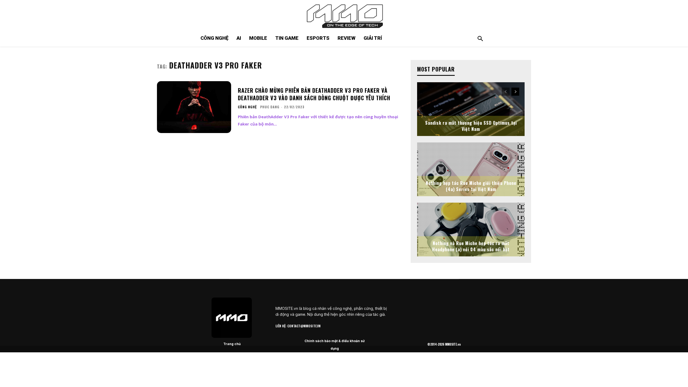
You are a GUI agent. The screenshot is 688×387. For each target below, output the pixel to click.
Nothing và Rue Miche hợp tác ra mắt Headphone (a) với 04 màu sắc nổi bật (471, 246)
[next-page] (515, 92)
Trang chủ (232, 344)
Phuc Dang (270, 107)
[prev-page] (506, 92)
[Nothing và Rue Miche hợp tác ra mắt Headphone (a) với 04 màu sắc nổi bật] (471, 229)
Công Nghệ (247, 107)
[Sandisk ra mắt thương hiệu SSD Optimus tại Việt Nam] (471, 109)
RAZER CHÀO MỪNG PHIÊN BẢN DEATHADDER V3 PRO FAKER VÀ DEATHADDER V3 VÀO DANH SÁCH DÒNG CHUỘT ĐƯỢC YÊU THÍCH (314, 94)
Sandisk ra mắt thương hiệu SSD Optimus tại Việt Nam (471, 126)
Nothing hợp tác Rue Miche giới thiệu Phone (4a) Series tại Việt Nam (471, 186)
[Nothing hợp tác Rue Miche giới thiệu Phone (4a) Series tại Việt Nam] (471, 169)
